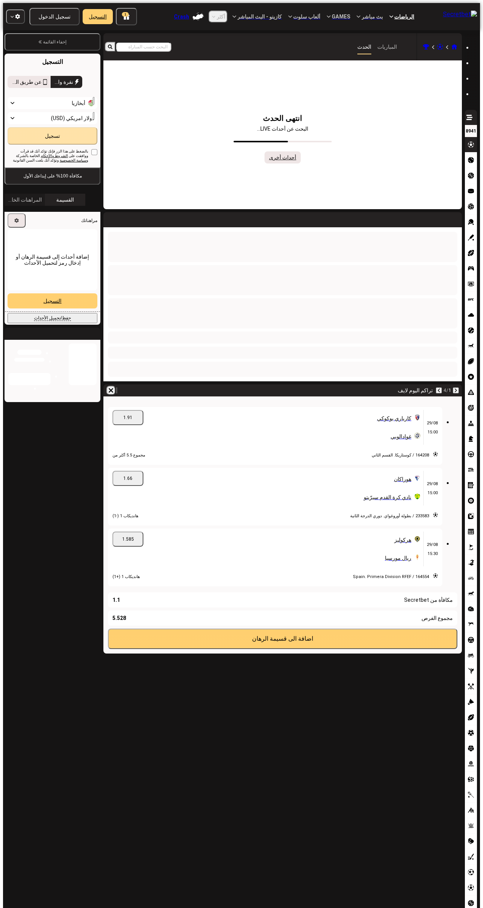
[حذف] (110, 218)
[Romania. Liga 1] (426, 46)
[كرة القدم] (440, 46)
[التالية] (436, 218)
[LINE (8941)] (454, 46)
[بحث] (110, 47)
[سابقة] (456, 218)
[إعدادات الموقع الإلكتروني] (15, 16)
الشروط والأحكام (54, 172)
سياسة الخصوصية (73, 176)
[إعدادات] (17, 237)
